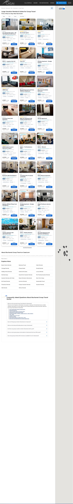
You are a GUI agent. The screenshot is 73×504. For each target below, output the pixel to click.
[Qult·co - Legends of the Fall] (10, 53)
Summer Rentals (23, 281)
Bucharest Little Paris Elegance (9, 175)
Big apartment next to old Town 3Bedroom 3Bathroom (27, 90)
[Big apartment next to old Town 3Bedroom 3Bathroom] (27, 81)
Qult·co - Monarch (42, 147)
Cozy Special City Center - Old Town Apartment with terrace (9, 33)
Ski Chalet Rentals (5, 281)
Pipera (8, 149)
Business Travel (22, 265)
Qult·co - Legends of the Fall (8, 61)
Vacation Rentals (40, 284)
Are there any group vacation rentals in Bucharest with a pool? (21, 328)
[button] (64, 255)
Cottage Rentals (5, 268)
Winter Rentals (22, 287)
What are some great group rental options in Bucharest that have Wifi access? (24, 332)
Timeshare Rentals (5, 284)
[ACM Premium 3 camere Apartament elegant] (10, 138)
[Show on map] (14, 20)
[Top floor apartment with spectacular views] (10, 224)
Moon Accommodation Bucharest (43, 90)
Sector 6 (26, 62)
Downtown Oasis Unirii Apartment (7, 119)
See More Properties (27, 247)
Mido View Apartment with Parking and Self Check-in (26, 119)
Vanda (39, 32)
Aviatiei (26, 121)
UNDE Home (5, 89)
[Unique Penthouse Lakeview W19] (45, 195)
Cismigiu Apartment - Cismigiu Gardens (27, 205)
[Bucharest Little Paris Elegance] (10, 167)
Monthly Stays (4, 274)
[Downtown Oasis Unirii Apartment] (10, 110)
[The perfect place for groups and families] (27, 167)
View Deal (14, 44)
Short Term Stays (40, 278)
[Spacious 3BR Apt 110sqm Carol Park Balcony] (10, 195)
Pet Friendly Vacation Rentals (43, 274)
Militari (43, 206)
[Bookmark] (17, 20)
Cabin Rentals (39, 265)
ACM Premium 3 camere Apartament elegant (7, 147)
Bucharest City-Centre (10, 35)
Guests (15, 16)
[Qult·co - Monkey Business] (27, 224)
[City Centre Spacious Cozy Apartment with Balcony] (45, 224)
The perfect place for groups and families (26, 176)
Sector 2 (43, 34)
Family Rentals (39, 268)
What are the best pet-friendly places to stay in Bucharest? (20, 325)
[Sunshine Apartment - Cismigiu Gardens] (45, 53)
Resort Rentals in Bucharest (25, 278)
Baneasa (43, 92)
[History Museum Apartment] (45, 167)
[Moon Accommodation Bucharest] (45, 81)
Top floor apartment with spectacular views (8, 233)
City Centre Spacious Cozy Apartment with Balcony (44, 233)
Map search (61, 7)
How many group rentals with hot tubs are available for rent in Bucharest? (23, 335)
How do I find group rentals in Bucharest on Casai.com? (19, 321)
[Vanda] (45, 24)
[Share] (51, 8)
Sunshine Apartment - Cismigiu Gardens (45, 62)
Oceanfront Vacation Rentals (25, 274)
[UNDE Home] (10, 81)
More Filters (22, 16)
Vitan (25, 178)
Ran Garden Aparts (24, 32)
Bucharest (4, 35)
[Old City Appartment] (45, 110)
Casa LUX (22, 61)
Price (9, 16)
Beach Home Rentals (6, 265)
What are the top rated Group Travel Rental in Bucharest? (20, 303)
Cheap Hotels (22, 268)
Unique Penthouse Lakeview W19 (44, 205)
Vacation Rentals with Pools (7, 278)
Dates (4, 16)
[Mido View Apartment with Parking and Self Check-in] (27, 110)
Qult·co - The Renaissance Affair (26, 147)
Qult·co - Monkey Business (26, 232)
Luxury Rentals (39, 271)
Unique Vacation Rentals (24, 284)
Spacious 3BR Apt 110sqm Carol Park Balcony (9, 205)
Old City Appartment (42, 118)
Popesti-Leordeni (27, 34)
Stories (52, 2)
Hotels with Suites (23, 271)
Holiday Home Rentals (6, 271)
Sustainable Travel (40, 281)
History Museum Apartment (44, 175)
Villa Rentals (4, 287)
